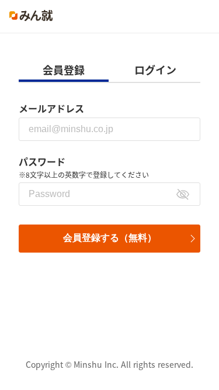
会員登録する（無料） (110, 238)
